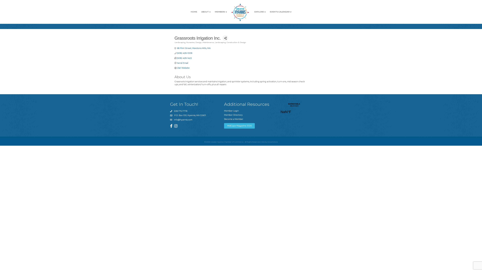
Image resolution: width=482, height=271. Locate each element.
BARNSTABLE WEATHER (294, 110)
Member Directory (233, 115)
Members (220, 12)
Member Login (231, 111)
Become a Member (233, 119)
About (205, 12)
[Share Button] (225, 38)
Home (194, 12)
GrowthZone (272, 142)
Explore (259, 12)
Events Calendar (280, 12)
